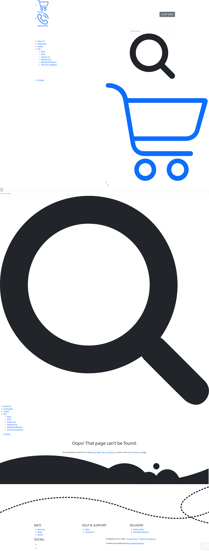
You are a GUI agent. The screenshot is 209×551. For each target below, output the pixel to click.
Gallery (40, 46)
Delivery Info (46, 59)
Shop (103, 452)
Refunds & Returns (48, 62)
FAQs (43, 54)
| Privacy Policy (131, 539)
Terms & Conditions (49, 64)
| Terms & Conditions (147, 539)
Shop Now (167, 14)
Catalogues (42, 43)
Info (39, 49)
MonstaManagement (135, 543)
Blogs (43, 51)
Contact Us (45, 57)
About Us (41, 41)
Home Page (96, 452)
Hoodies (40, 80)
